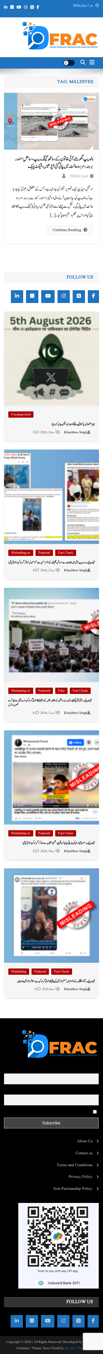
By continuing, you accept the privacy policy (56, 1111)
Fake (61, 690)
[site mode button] (69, 63)
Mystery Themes (76, 1348)
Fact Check (65, 552)
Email (94, 1090)
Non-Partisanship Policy (72, 1189)
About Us (84, 1141)
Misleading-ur (20, 552)
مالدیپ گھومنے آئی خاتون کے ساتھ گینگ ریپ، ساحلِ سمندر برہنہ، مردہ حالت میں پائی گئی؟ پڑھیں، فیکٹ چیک (54, 162)
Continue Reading (67, 230)
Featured (44, 552)
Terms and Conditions (74, 1165)
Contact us (84, 1153)
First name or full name (79, 1070)
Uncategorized (21, 414)
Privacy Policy (80, 1177)
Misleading (18, 971)
